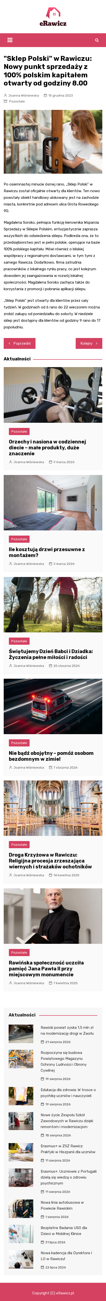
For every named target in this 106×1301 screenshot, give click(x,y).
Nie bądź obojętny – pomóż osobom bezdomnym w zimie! (51, 756)
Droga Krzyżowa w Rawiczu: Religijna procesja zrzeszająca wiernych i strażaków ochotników (50, 861)
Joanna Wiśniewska (23, 95)
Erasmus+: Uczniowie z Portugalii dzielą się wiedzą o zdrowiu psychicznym (69, 1177)
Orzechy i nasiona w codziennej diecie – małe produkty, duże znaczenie (47, 447)
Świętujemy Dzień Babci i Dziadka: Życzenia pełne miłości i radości (51, 654)
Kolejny (86, 343)
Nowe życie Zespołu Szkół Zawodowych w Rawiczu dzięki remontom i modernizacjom (67, 1121)
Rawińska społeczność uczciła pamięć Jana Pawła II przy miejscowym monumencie (46, 969)
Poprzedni (22, 343)
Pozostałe (17, 101)
